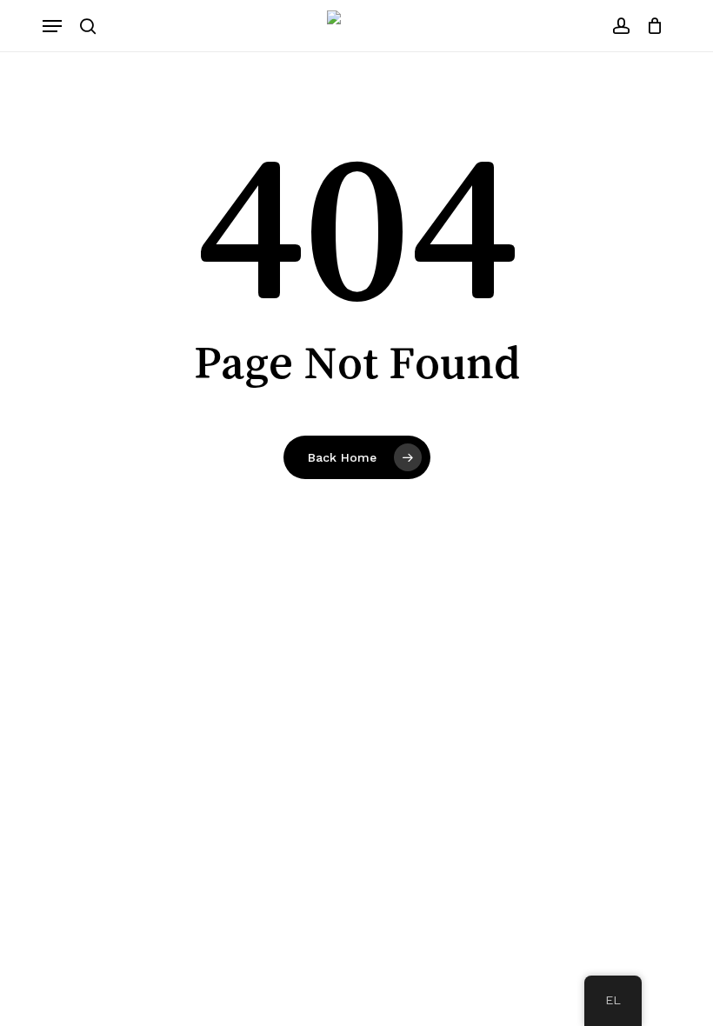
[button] (52, 26)
